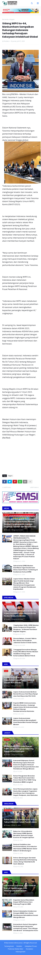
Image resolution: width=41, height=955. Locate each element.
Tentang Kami (9, 946)
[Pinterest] (15, 481)
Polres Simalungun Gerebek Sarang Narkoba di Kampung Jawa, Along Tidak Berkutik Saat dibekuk (25, 861)
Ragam (12, 19)
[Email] (25, 481)
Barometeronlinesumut (14, 943)
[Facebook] (4, 481)
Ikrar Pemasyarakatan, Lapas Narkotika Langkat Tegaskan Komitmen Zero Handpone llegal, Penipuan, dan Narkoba (25, 792)
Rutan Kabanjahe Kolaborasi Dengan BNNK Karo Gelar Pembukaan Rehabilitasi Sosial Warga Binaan (25, 914)
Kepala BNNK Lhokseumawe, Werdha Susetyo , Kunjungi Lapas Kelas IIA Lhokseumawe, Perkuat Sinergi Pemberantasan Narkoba (25, 707)
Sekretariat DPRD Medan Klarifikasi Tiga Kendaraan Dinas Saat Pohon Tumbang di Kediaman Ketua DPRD (25, 569)
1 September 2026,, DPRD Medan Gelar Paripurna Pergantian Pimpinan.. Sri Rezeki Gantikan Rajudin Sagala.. (26, 628)
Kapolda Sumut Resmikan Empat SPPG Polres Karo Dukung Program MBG (23, 902)
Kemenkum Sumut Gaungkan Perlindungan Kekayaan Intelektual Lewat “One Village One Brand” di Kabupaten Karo (25, 927)
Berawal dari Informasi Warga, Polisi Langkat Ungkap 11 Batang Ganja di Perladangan (18, 749)
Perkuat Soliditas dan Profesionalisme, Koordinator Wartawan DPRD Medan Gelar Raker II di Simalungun (25, 848)
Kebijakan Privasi (31, 946)
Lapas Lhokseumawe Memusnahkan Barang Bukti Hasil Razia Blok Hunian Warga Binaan (25, 721)
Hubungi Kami (20, 952)
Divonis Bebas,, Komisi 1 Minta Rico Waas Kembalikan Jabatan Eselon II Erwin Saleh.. (25, 641)
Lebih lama (34, 487)
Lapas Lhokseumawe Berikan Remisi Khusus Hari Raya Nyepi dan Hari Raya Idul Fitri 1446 (25, 694)
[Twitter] (9, 481)
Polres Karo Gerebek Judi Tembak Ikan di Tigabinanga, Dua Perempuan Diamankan (20, 888)
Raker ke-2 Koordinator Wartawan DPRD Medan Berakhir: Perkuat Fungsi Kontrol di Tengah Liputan (23, 834)
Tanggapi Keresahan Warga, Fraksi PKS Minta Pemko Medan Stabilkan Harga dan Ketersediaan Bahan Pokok (25, 653)
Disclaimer (29, 949)
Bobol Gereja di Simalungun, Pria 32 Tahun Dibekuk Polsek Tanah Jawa (20, 820)
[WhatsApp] (20, 481)
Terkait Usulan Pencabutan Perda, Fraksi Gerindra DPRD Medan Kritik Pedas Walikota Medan (20, 613)
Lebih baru (7, 487)
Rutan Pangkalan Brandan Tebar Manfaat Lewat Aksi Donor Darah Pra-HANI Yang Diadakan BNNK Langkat (24, 779)
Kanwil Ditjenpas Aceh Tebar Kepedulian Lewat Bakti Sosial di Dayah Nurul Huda (19, 680)
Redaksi (19, 946)
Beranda (5, 19)
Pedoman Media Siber (15, 949)
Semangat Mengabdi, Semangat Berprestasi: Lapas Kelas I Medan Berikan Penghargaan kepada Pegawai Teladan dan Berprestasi (20, 523)
